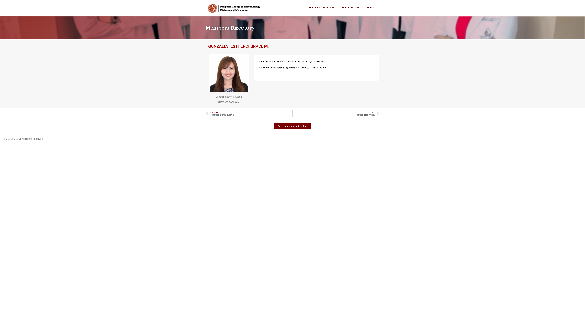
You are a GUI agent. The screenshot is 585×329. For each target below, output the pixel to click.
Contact (370, 7)
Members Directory (320, 7)
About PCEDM (348, 7)
